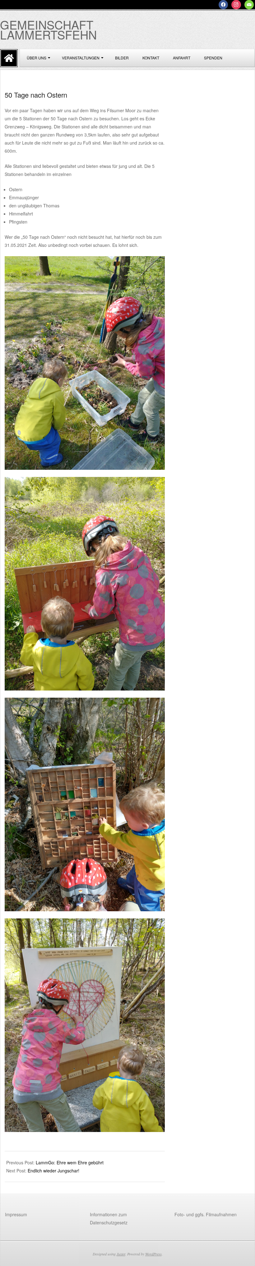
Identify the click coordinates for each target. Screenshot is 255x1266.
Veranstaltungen (81, 57)
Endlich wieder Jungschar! (53, 1170)
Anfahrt (181, 57)
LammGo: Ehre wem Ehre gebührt (70, 1162)
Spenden (213, 57)
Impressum (16, 1214)
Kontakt (150, 57)
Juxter (121, 1253)
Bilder (122, 57)
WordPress (153, 1253)
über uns (36, 57)
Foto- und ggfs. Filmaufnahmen (205, 1214)
